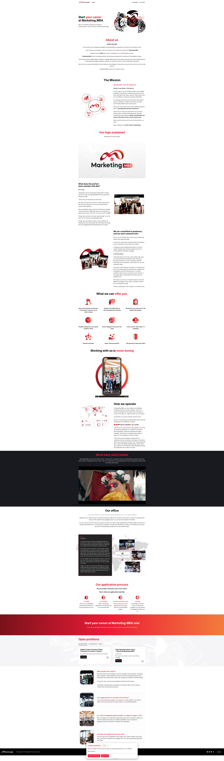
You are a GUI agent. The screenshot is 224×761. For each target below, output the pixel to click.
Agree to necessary (94, 756)
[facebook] (209, 752)
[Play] (112, 159)
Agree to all (105, 756)
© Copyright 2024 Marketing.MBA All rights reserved (28, 751)
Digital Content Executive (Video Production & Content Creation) (91, 650)
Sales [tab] (100, 644)
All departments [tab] (82, 644)
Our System (142, 2)
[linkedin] (211, 752)
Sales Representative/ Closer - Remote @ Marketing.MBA (125, 650)
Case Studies (135, 2)
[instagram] (207, 752)
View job (83, 657)
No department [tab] (93, 644)
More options (91, 751)
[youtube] (213, 752)
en (107, 657)
